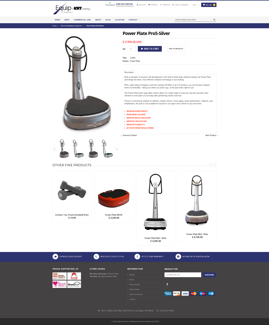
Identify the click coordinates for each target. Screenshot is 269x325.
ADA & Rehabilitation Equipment (71, 26)
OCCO (156, 321)
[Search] (214, 19)
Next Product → (212, 135)
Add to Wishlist (176, 49)
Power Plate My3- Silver (155, 238)
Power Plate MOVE (113, 215)
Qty (124, 49)
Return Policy (134, 289)
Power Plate (135, 61)
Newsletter (171, 269)
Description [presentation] (129, 72)
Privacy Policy (134, 285)
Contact (132, 299)
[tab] (129, 72)
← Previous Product (128, 135)
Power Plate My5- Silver (197, 234)
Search (132, 275)
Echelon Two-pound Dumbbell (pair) (72, 215)
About (131, 280)
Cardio (132, 58)
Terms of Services (136, 294)
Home (55, 26)
